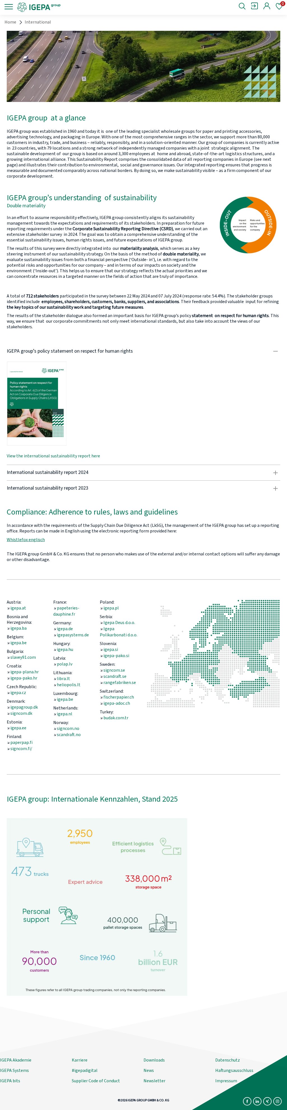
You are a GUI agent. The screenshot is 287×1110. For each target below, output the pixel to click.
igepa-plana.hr (24, 672)
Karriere (79, 1060)
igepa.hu (65, 649)
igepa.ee (18, 728)
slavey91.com (23, 657)
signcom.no (68, 728)
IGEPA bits (10, 1081)
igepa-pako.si (116, 656)
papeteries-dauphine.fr (66, 611)
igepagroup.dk (24, 707)
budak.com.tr (115, 718)
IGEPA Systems (14, 1070)
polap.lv (64, 664)
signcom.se (114, 670)
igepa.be (18, 643)
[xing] (267, 1101)
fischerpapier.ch (118, 697)
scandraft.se (114, 676)
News (149, 1070)
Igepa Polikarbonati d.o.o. (118, 632)
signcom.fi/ (21, 749)
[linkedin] (257, 1101)
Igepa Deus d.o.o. (119, 623)
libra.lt (63, 679)
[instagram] (277, 1101)
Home (10, 22)
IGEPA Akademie (15, 1060)
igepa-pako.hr (23, 678)
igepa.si (110, 649)
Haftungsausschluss (234, 1070)
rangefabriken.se (119, 683)
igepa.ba (18, 628)
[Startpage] (63, 6)
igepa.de (65, 629)
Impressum (226, 1081)
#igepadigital (85, 1070)
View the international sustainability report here (53, 456)
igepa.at (18, 608)
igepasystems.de (73, 635)
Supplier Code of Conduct (96, 1081)
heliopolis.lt (68, 685)
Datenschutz (227, 1060)
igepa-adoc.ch (116, 703)
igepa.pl (111, 608)
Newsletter (154, 1081)
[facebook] (247, 1101)
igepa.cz (18, 693)
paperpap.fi (21, 742)
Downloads (154, 1060)
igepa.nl (64, 714)
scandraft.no (69, 735)
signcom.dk (21, 713)
